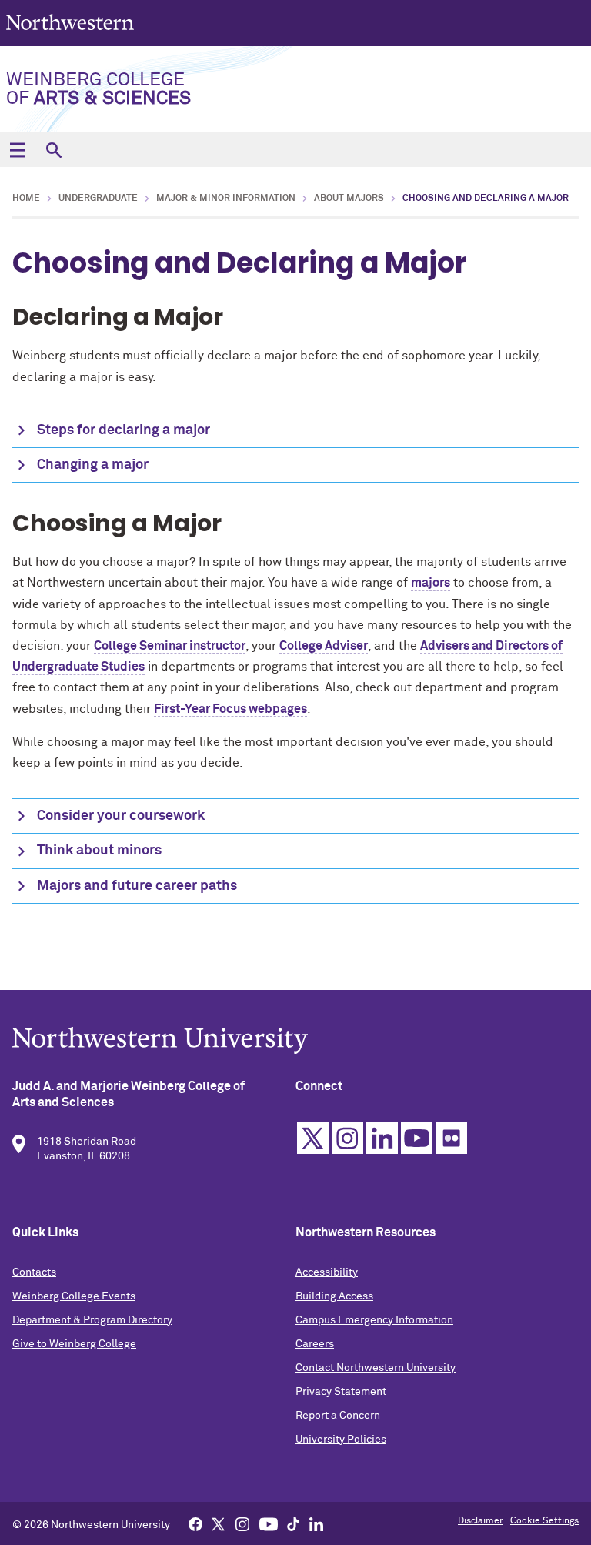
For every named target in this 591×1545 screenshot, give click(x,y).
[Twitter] (218, 1523)
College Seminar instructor (169, 646)
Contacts (34, 1272)
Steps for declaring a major (123, 430)
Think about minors (99, 851)
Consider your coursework (121, 816)
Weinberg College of (98, 89)
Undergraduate (98, 198)
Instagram (347, 1138)
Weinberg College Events (73, 1296)
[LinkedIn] (316, 1523)
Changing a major (93, 465)
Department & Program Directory (92, 1320)
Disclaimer (480, 1521)
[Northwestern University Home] (71, 22)
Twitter (313, 1138)
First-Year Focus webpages (230, 709)
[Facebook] (195, 1523)
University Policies (341, 1439)
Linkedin (382, 1138)
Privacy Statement (341, 1391)
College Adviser (323, 646)
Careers (315, 1344)
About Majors (349, 198)
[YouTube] (268, 1523)
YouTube (416, 1138)
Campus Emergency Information (374, 1320)
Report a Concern (338, 1415)
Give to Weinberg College (74, 1344)
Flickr (451, 1138)
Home (26, 198)
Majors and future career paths (137, 886)
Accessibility (327, 1272)
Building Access (334, 1296)
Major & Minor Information (226, 198)
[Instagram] (242, 1523)
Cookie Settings (544, 1521)
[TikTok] (293, 1523)
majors (430, 583)
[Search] (53, 149)
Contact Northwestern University (376, 1368)
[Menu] (17, 149)
